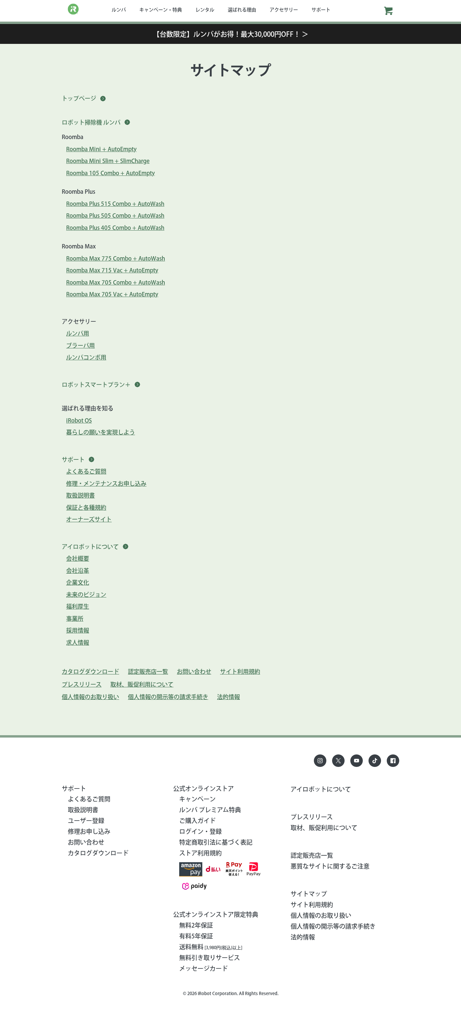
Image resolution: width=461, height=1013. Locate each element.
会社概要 (77, 558)
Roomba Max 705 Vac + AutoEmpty (112, 294)
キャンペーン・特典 (160, 9)
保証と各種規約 (86, 507)
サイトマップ (309, 894)
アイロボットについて (321, 789)
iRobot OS (79, 420)
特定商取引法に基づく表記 (215, 842)
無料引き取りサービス (209, 958)
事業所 (74, 618)
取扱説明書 (80, 495)
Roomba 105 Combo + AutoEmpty (110, 173)
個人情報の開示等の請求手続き (168, 697)
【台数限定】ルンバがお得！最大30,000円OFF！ (230, 34)
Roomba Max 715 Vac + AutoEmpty (112, 270)
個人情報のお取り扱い (90, 697)
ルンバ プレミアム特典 (210, 810)
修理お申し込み (89, 831)
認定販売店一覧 (148, 671)
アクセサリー (284, 9)
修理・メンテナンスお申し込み (106, 483)
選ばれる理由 (242, 9)
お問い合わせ (194, 671)
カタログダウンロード (90, 671)
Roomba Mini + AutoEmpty (101, 149)
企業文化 (77, 582)
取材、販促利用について (141, 684)
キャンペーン (197, 799)
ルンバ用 (77, 333)
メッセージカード (203, 968)
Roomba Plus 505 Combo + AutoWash (115, 215)
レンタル (204, 9)
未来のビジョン (86, 594)
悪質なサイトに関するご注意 (330, 866)
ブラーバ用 (80, 345)
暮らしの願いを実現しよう (100, 432)
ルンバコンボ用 (86, 357)
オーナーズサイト (89, 519)
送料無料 (210, 947)
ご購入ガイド (197, 821)
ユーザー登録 (86, 821)
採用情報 (77, 630)
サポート (320, 9)
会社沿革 (77, 571)
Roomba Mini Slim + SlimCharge (108, 161)
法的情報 (228, 697)
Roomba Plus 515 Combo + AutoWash (115, 204)
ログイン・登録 (200, 831)
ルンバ (119, 9)
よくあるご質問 (86, 471)
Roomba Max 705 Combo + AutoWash (115, 282)
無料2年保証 (196, 925)
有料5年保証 (196, 936)
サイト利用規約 (240, 671)
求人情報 (77, 642)
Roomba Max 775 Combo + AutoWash (115, 258)
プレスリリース (82, 684)
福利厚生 (77, 606)
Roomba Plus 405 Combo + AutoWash (115, 228)
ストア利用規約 (200, 853)
